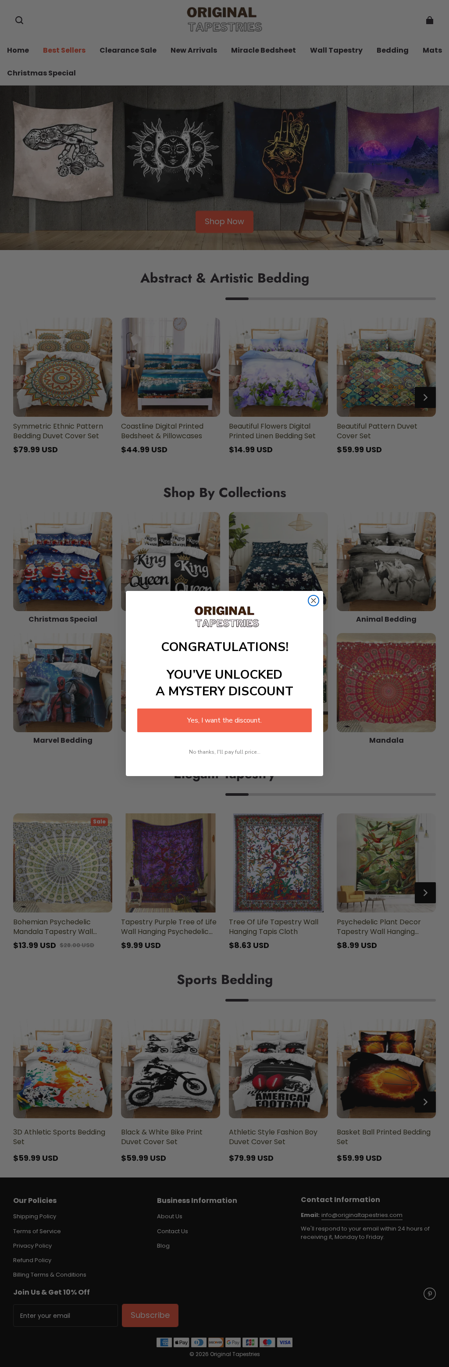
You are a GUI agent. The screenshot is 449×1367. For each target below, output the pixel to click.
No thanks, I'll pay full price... (224, 751)
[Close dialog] (313, 600)
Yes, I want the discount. (224, 720)
